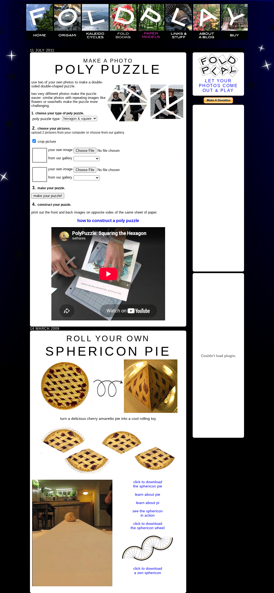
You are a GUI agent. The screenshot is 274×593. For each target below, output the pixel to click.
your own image (60, 150)
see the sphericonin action (147, 513)
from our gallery (60, 158)
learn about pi (147, 503)
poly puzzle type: (46, 119)
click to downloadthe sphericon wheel (148, 525)
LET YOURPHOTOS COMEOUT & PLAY (218, 86)
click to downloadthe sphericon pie (147, 484)
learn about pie (147, 494)
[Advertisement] (218, 187)
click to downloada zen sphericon (147, 570)
